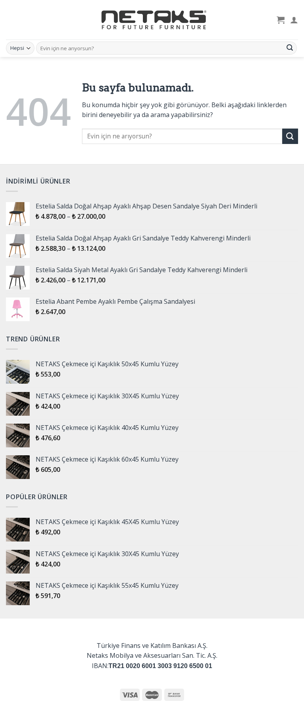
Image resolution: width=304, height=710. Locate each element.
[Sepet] (281, 19)
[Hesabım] (294, 19)
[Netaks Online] (152, 20)
